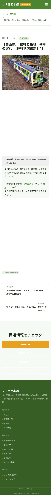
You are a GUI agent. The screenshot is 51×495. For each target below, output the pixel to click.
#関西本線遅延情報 (11, 272)
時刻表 (24, 344)
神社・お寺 (8, 449)
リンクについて (10, 474)
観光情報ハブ (9, 440)
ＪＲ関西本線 (10, 4)
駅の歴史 (7, 458)
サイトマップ (9, 479)
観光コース (8, 453)
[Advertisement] (25, 127)
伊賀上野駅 (28, 183)
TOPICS (13, 14)
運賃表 (6, 423)
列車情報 (7, 427)
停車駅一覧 (24, 353)
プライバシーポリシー (21, 493)
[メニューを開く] (46, 4)
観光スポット (9, 444)
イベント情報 (9, 462)
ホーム (5, 14)
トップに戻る (24, 370)
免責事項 (35, 493)
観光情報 (24, 361)
